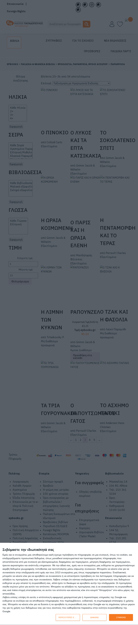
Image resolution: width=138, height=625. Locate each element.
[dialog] (69, 584)
